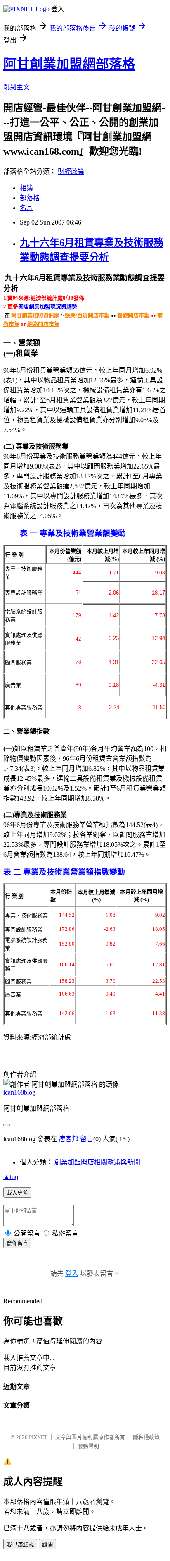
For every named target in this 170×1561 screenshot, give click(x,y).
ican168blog (19, 1092)
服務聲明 (88, 1446)
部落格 (30, 197)
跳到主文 (16, 87)
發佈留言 (17, 1243)
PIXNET (38, 1437)
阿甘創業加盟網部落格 (69, 64)
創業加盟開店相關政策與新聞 (97, 1162)
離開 (47, 1545)
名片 (26, 207)
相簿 (26, 187)
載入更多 (17, 1193)
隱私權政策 (146, 1437)
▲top (10, 1176)
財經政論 (71, 171)
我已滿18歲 (20, 1545)
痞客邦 (68, 1139)
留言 (86, 1139)
